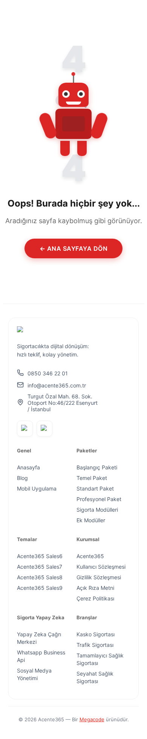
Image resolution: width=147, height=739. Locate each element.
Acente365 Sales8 (40, 577)
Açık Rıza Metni (95, 588)
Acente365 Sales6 (40, 556)
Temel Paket (92, 478)
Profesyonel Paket (99, 499)
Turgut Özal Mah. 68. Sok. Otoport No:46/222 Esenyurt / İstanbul (63, 402)
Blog (22, 478)
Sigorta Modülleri (97, 509)
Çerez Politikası (95, 598)
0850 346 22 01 (48, 373)
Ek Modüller (91, 520)
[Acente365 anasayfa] (57, 331)
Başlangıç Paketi (97, 467)
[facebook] (25, 429)
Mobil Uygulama (37, 488)
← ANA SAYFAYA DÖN (74, 248)
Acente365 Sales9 (40, 588)
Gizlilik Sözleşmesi (99, 577)
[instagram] (44, 429)
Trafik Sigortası (95, 645)
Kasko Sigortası (96, 634)
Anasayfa (28, 467)
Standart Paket (95, 488)
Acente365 (90, 556)
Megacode (92, 719)
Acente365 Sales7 (39, 566)
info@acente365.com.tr (57, 385)
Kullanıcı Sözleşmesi (101, 566)
